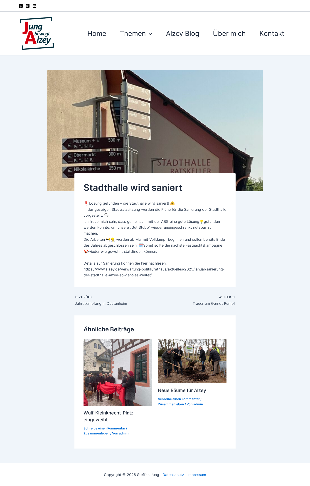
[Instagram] (28, 6)
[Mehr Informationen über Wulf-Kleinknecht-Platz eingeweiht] (118, 371)
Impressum (196, 474)
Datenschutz (173, 474)
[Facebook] (21, 6)
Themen (133, 33)
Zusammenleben (97, 433)
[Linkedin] (34, 6)
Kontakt (271, 33)
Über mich (229, 33)
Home (96, 33)
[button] (149, 33)
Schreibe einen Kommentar (104, 428)
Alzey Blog (182, 33)
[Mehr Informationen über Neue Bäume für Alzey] (192, 360)
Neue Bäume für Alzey (182, 390)
